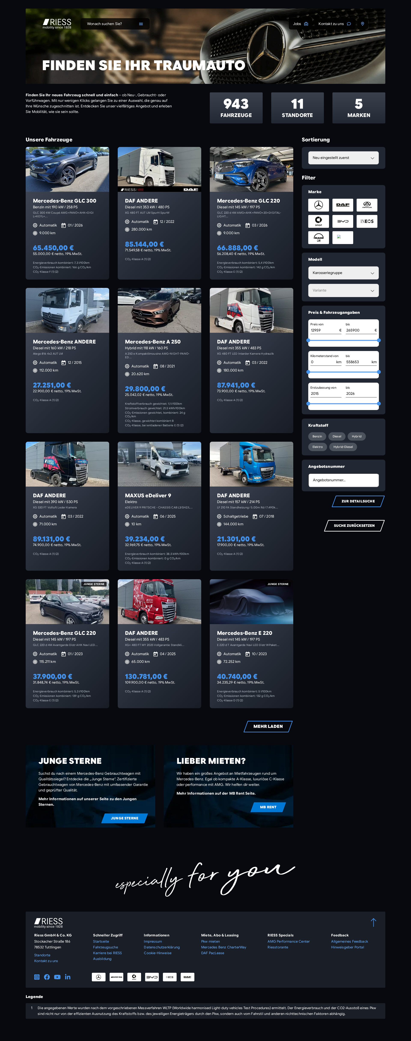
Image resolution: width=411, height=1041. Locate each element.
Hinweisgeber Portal (347, 947)
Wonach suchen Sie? (104, 24)
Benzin (317, 436)
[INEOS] (170, 977)
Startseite (101, 941)
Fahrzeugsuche (105, 947)
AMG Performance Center (289, 941)
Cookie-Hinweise (157, 953)
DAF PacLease (212, 953)
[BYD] (152, 977)
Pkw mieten (210, 941)
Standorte (42, 955)
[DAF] (187, 977)
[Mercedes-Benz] (99, 977)
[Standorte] (362, 23)
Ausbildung (102, 959)
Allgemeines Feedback (349, 941)
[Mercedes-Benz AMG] (116, 977)
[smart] (134, 977)
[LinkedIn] (67, 977)
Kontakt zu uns (331, 24)
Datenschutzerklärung (162, 947)
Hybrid (357, 436)
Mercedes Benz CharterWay (223, 947)
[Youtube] (57, 977)
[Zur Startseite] (57, 24)
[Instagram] (37, 977)
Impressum (153, 941)
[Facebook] (47, 977)
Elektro (318, 447)
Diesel (337, 436)
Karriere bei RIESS (107, 953)
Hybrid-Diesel (343, 447)
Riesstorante (278, 947)
